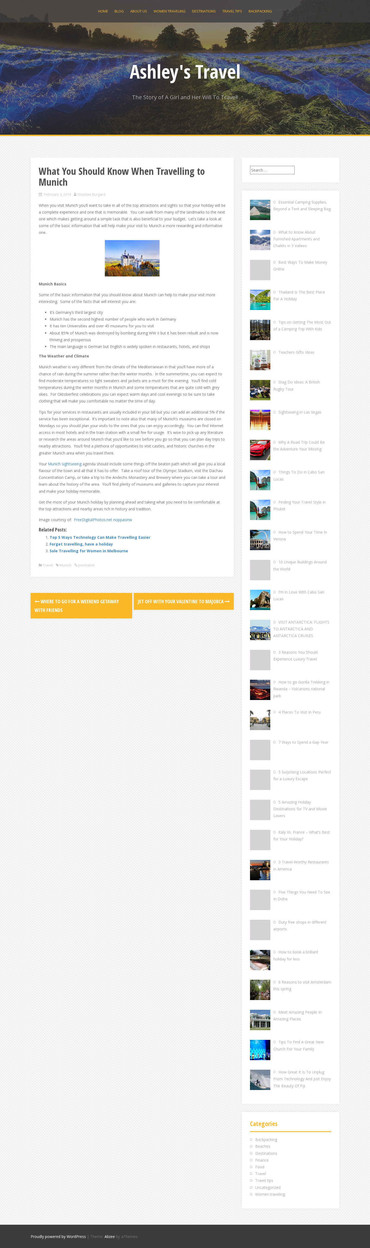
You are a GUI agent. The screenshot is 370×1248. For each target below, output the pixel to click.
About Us (138, 11)
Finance (262, 1160)
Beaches (262, 1146)
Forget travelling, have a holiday (81, 544)
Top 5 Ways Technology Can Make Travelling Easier (100, 537)
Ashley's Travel (185, 71)
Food (259, 1166)
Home (103, 11)
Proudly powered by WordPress (58, 1236)
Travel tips (232, 11)
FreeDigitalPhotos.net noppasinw (103, 519)
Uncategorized (268, 1187)
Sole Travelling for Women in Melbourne (89, 550)
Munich (66, 565)
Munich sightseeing (65, 463)
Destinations (204, 11)
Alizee (110, 1236)
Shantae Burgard (91, 194)
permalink (86, 565)
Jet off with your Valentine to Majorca (181, 601)
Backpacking (260, 11)
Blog (119, 11)
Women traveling (170, 11)
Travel (48, 565)
